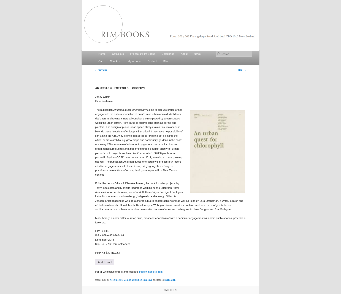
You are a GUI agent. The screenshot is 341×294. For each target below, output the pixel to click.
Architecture (116, 279)
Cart (100, 61)
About (184, 53)
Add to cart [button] (105, 262)
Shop (166, 61)
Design (127, 279)
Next (242, 69)
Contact (152, 61)
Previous (101, 69)
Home (101, 53)
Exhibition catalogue (142, 279)
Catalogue (118, 53)
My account (134, 61)
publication (169, 279)
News (197, 53)
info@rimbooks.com (151, 271)
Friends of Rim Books (142, 53)
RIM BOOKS (170, 290)
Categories (168, 53)
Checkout (115, 61)
